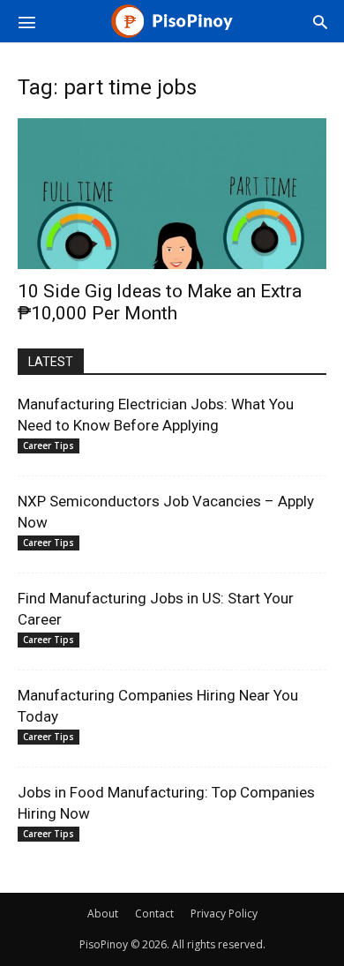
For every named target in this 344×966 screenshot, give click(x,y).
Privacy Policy (224, 913)
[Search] (320, 21)
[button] (26, 21)
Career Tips (48, 445)
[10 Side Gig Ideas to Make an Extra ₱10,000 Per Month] (172, 193)
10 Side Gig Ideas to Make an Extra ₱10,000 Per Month (160, 302)
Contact (154, 913)
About (102, 913)
